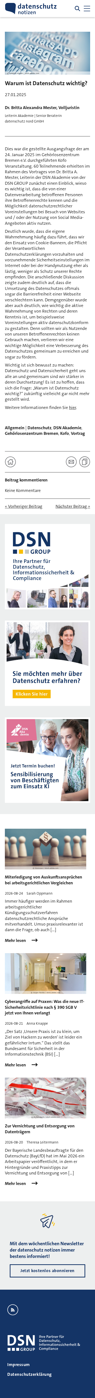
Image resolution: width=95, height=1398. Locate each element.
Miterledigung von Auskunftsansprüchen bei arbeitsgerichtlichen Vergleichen (43, 880)
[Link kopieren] (84, 461)
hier (72, 407)
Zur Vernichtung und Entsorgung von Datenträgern (40, 1128)
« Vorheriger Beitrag (23, 506)
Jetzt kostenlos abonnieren (47, 1271)
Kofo (64, 433)
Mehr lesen (16, 940)
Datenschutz (39, 428)
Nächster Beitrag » (73, 506)
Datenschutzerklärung (29, 1374)
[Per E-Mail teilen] (71, 461)
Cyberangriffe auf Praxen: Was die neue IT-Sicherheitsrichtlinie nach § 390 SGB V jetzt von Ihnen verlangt (44, 1007)
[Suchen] (77, 8)
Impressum (18, 1364)
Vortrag (78, 433)
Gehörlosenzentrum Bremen (31, 433)
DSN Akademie (67, 428)
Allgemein (14, 428)
